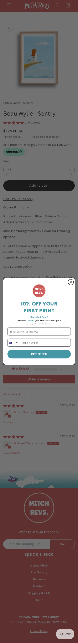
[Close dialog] (71, 282)
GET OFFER (39, 354)
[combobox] (13, 343)
